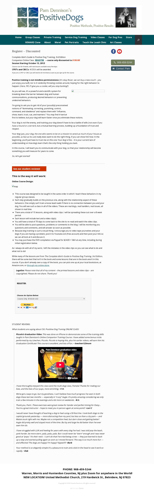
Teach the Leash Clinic (94, 42)
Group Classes (32, 37)
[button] (138, 40)
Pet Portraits (72, 42)
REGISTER (39, 60)
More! (58, 42)
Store (129, 37)
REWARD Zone (32, 42)
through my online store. (38, 265)
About (47, 42)
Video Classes (98, 37)
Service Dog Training (76, 37)
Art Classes (116, 42)
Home (18, 37)
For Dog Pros (115, 37)
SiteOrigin (75, 488)
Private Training (52, 37)
